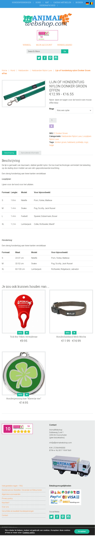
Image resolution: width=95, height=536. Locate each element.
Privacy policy (7, 498)
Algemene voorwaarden (11, 494)
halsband (71, 142)
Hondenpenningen (21, 2)
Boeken (79, 2)
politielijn (79, 142)
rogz (86, 142)
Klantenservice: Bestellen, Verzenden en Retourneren (22, 490)
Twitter (39, 58)
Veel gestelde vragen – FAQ (12, 486)
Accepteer (82, 531)
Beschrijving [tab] (9, 153)
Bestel (51, 126)
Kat (47, 2)
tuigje (51, 145)
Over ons (5, 507)
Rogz (51, 109)
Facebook (44, 58)
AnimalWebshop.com (47, 20)
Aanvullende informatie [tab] (30, 153)
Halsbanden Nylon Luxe (42, 70)
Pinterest (50, 58)
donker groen (60, 142)
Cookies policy (29, 532)
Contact (5, 515)
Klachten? (5, 503)
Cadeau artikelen (62, 2)
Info (20, 333)
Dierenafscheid (47, 5)
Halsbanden (23, 70)
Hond (38, 2)
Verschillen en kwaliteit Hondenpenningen (18, 511)
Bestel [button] (27, 332)
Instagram (56, 58)
